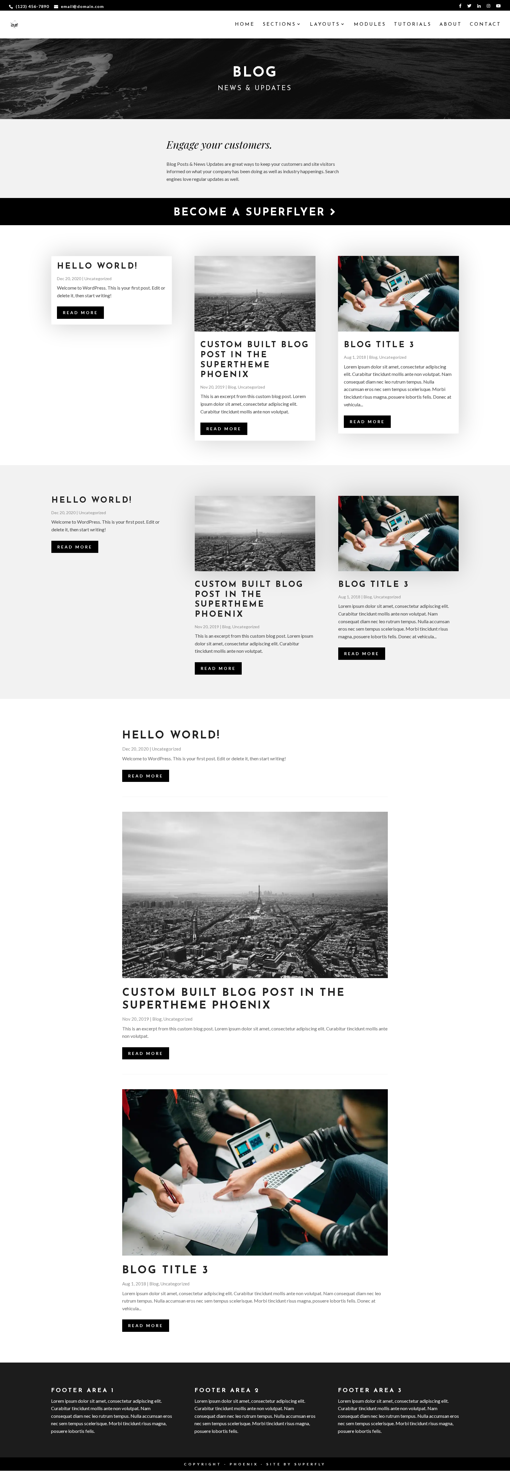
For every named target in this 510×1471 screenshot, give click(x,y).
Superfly (310, 1464)
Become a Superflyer (252, 212)
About (450, 24)
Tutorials (412, 24)
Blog (232, 386)
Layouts (325, 24)
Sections (279, 24)
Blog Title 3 (379, 345)
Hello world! (97, 266)
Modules (370, 24)
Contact (485, 24)
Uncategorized (98, 278)
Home (245, 24)
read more (80, 312)
